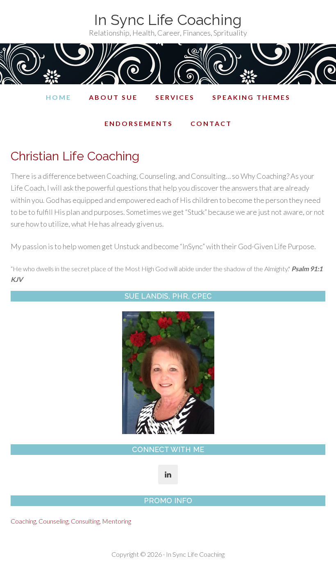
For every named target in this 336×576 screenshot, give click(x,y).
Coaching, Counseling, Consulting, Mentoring (71, 521)
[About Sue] (168, 372)
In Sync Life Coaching (168, 19)
